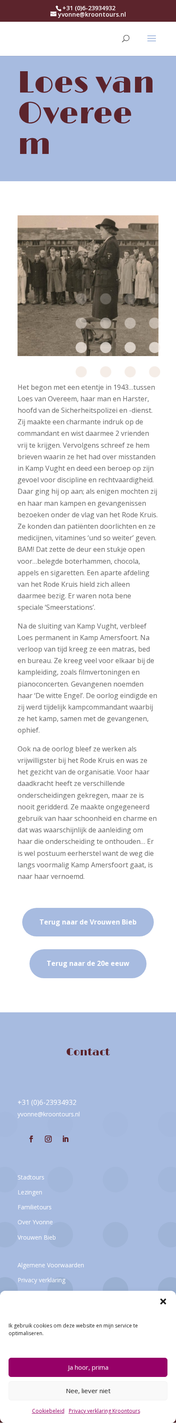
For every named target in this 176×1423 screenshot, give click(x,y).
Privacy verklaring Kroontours (104, 1410)
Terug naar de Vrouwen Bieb (88, 922)
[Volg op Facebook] (31, 1139)
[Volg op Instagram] (48, 1139)
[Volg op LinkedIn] (65, 1139)
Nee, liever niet (88, 1390)
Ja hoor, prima (88, 1367)
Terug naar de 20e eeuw (88, 963)
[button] (163, 1301)
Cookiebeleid (48, 1410)
